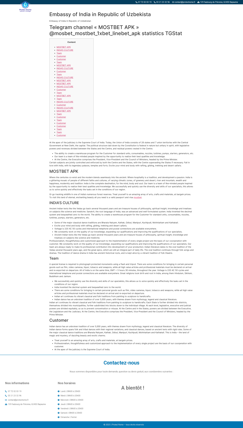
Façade (232, 7)
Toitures (220, 7)
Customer (61, 56)
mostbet (138, 197)
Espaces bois (122, 7)
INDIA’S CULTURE (65, 50)
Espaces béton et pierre (144, 7)
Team (59, 53)
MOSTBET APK (64, 47)
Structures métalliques (198, 7)
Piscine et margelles (171, 7)
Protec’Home (105, 7)
